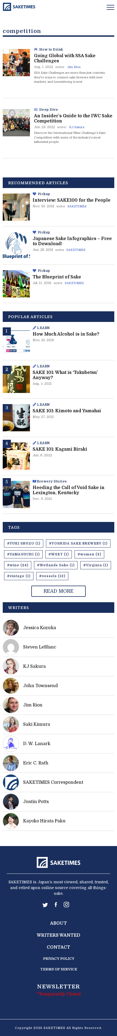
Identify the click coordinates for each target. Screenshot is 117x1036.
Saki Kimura (36, 724)
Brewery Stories (52, 481)
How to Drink (51, 49)
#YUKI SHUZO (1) (23, 543)
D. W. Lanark (36, 743)
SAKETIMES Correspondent (53, 782)
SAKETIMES (77, 206)
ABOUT (58, 923)
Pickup (44, 194)
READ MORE (58, 591)
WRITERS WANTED (58, 935)
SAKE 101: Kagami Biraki (60, 449)
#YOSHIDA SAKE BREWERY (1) (78, 543)
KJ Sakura (76, 127)
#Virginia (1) (95, 565)
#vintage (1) (18, 576)
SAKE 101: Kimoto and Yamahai (67, 410)
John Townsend (40, 685)
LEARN (43, 328)
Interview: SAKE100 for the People (71, 200)
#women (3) (89, 554)
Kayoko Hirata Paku (44, 821)
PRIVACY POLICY (58, 959)
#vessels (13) (52, 576)
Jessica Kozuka (39, 627)
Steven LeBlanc (39, 647)
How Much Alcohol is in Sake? (66, 334)
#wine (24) (17, 565)
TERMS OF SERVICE (58, 969)
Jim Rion (74, 67)
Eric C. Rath (35, 763)
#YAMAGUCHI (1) (23, 554)
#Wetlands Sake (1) (56, 565)
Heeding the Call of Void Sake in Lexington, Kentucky (68, 490)
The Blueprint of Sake (57, 277)
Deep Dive (48, 110)
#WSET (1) (58, 554)
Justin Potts (36, 801)
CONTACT (58, 947)
